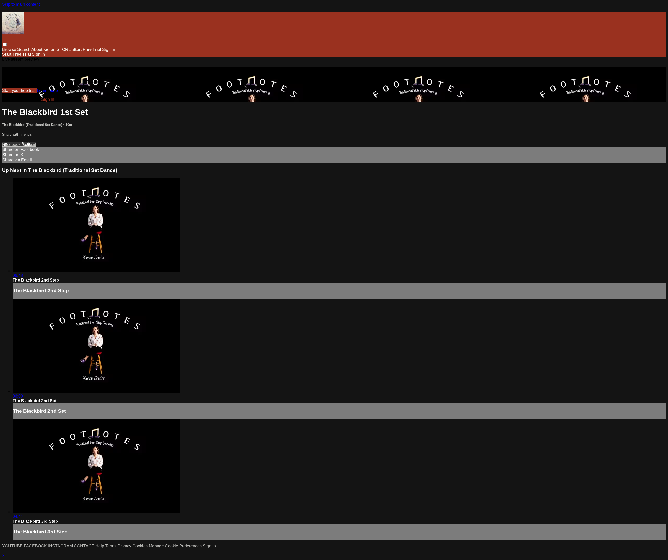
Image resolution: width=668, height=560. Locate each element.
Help (100, 546)
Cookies (140, 546)
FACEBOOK (35, 546)
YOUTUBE (12, 546)
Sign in (108, 49)
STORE (64, 49)
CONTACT (84, 546)
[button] (5, 44)
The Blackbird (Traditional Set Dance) (32, 125)
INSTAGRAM (60, 546)
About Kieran (43, 49)
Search (24, 49)
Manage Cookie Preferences (176, 546)
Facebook (12, 144)
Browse (9, 49)
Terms (111, 546)
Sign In (38, 54)
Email (31, 144)
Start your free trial (19, 90)
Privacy (124, 546)
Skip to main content (21, 4)
